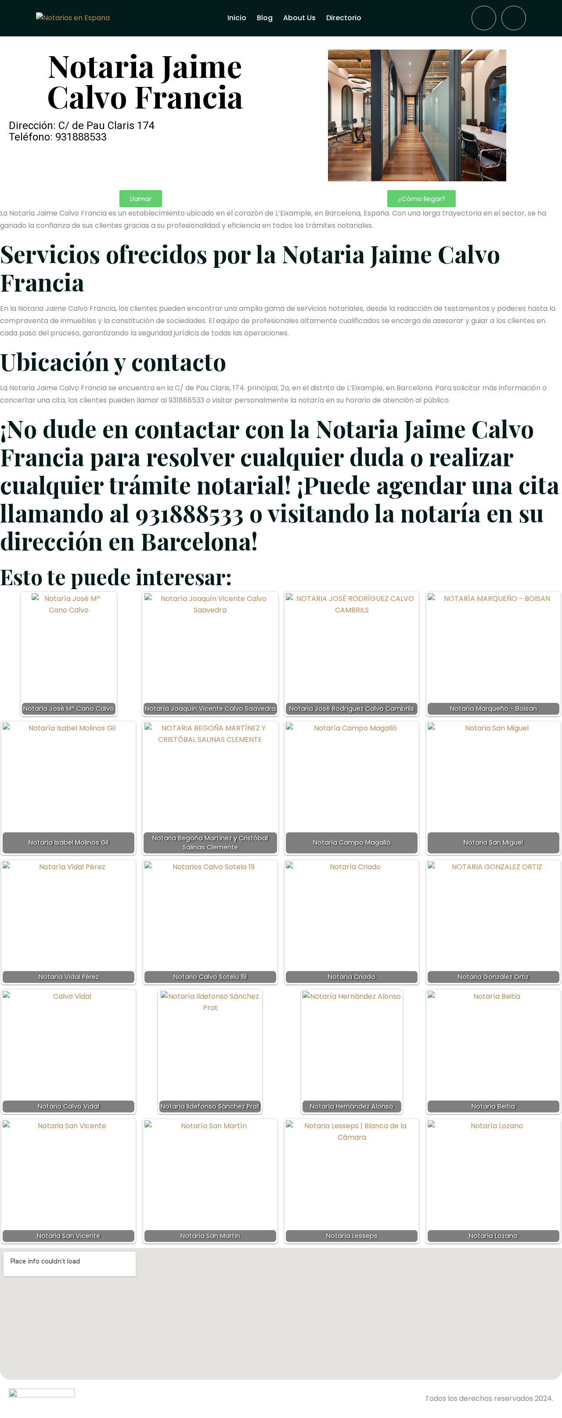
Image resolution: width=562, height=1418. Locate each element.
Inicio (236, 18)
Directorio (343, 18)
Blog (265, 18)
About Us (299, 18)
